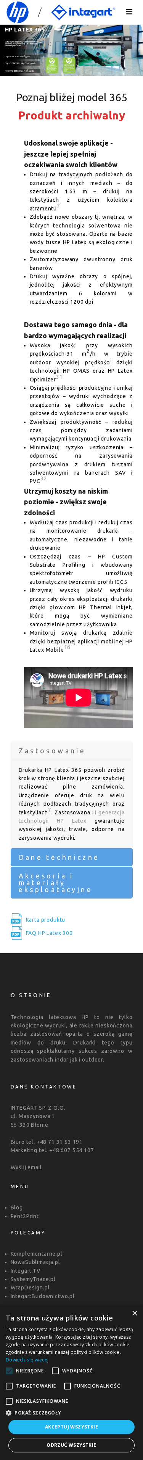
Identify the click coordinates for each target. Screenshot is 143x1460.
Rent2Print (25, 1216)
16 (67, 647)
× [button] (134, 1313)
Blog (17, 1207)
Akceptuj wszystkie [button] (71, 1427)
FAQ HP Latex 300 (49, 933)
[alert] (71, 1382)
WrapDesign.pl (30, 1287)
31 (59, 377)
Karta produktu (46, 920)
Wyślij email (26, 1167)
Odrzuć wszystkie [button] (71, 1445)
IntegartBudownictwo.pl (43, 1296)
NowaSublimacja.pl (35, 1262)
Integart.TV (25, 1271)
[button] (71, 1412)
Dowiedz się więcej (27, 1359)
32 (43, 478)
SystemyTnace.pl (33, 1279)
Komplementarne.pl (37, 1254)
